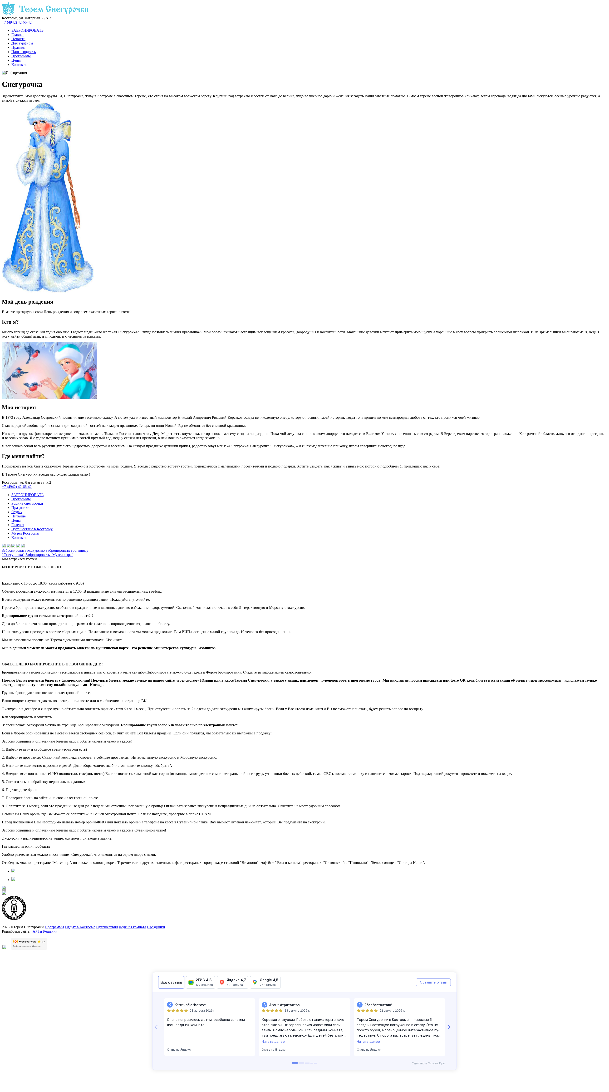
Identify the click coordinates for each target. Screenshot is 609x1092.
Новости (18, 39)
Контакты (19, 65)
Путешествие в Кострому (32, 529)
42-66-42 (17, 22)
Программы (21, 56)
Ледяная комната (132, 927)
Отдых (16, 512)
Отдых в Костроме (80, 927)
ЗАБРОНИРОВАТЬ (27, 30)
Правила (18, 47)
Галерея (17, 525)
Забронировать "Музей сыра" (49, 555)
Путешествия (107, 927)
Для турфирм (22, 43)
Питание (18, 516)
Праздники (20, 508)
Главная (17, 35)
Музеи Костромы (25, 533)
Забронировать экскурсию (23, 550)
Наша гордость (23, 52)
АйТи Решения (45, 931)
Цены (16, 60)
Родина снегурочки (27, 503)
